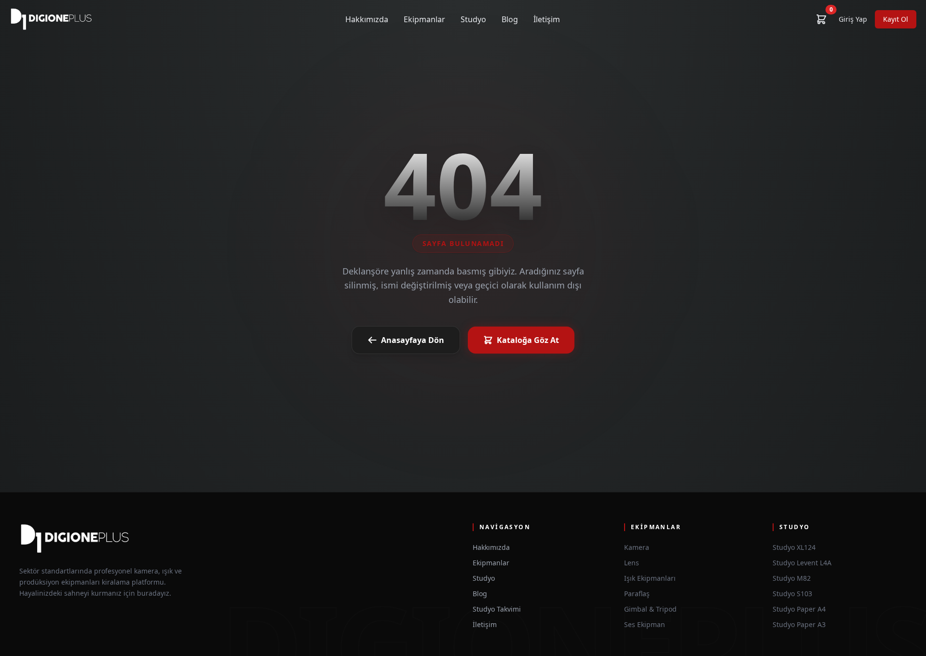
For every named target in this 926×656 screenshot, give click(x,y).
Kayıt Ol (895, 19)
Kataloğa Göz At (528, 340)
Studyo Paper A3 (799, 624)
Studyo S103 (792, 593)
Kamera (636, 547)
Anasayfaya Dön (412, 340)
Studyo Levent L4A (802, 562)
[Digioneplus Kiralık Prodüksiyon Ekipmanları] (51, 19)
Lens (631, 562)
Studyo (473, 19)
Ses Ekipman (644, 624)
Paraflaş (637, 593)
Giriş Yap (853, 19)
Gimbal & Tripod (650, 609)
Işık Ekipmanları (650, 578)
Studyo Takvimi (497, 609)
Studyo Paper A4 (799, 609)
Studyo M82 (792, 578)
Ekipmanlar (424, 19)
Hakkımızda (366, 19)
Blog (510, 19)
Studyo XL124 (794, 547)
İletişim (546, 19)
